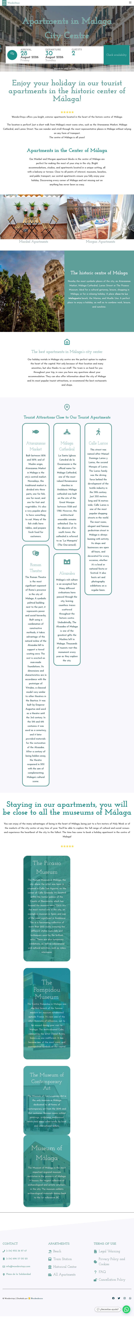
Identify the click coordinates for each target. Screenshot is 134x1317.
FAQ (102, 1272)
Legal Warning (109, 1251)
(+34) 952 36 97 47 (16, 1251)
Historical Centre (64, 1267)
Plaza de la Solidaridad (18, 1274)
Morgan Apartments (100, 242)
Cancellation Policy (112, 1280)
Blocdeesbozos (37, 1299)
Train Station (62, 1259)
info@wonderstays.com (18, 1266)
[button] (126, 1309)
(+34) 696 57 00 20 (17, 1259)
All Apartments (64, 1274)
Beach (57, 1251)
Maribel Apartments (33, 242)
